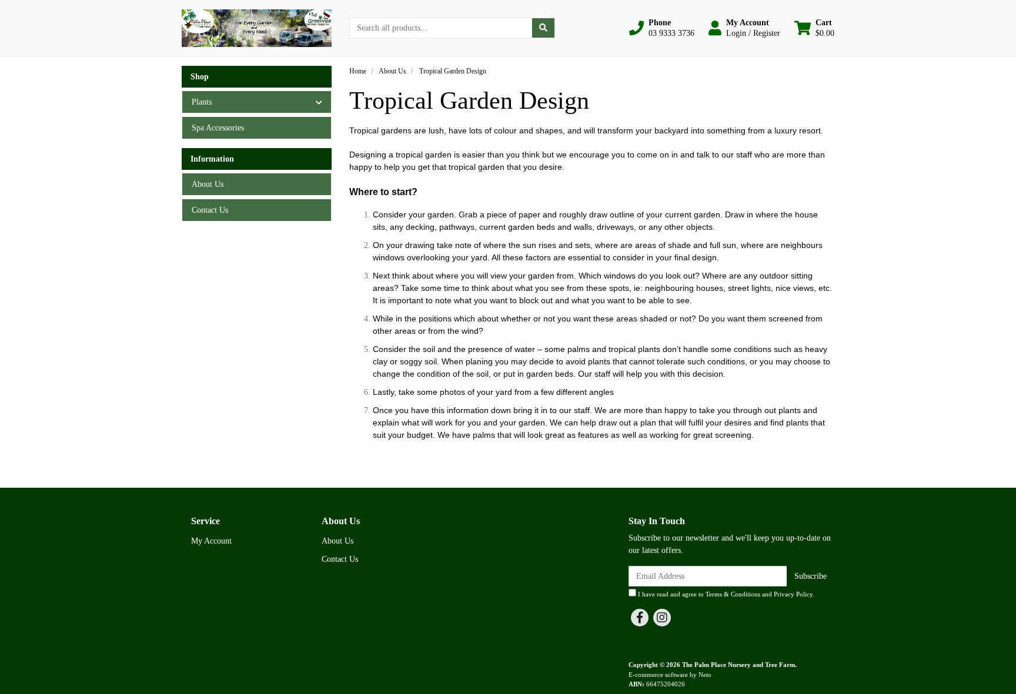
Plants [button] (202, 102)
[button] (661, 28)
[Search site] (543, 28)
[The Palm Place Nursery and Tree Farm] (257, 27)
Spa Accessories (218, 127)
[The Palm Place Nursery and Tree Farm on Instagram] (662, 617)
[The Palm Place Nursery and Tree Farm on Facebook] (640, 617)
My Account (211, 541)
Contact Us (210, 210)
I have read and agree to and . (725, 594)
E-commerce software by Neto (670, 674)
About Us (207, 184)
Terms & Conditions (733, 594)
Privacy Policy (793, 594)
